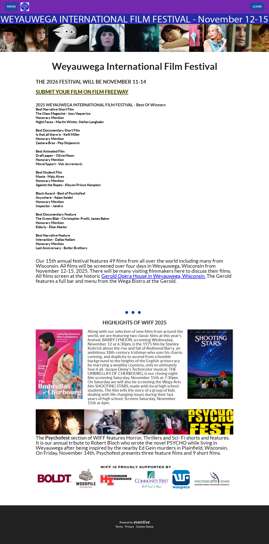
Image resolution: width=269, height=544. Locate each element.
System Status (145, 526)
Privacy (129, 526)
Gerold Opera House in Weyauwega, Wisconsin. (153, 276)
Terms (119, 526)
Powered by (126, 522)
